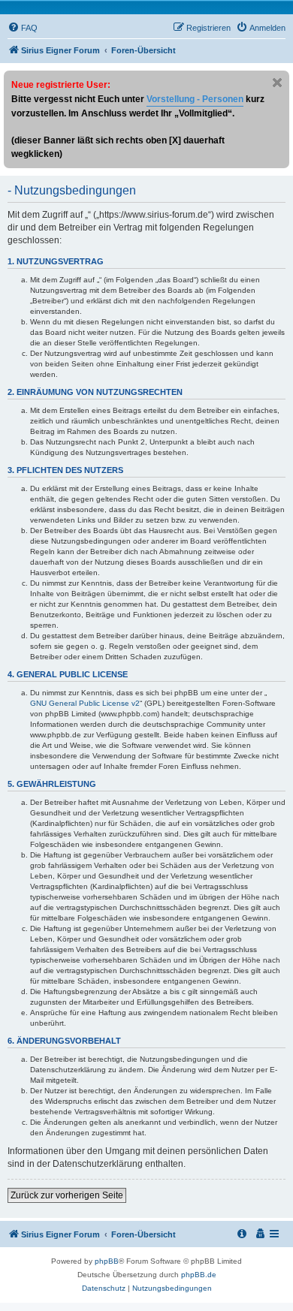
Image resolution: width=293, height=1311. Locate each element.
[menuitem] (23, 28)
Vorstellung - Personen (194, 99)
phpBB (107, 1261)
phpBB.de (198, 1274)
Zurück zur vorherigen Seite (67, 1195)
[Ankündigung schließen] (277, 82)
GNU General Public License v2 (85, 703)
